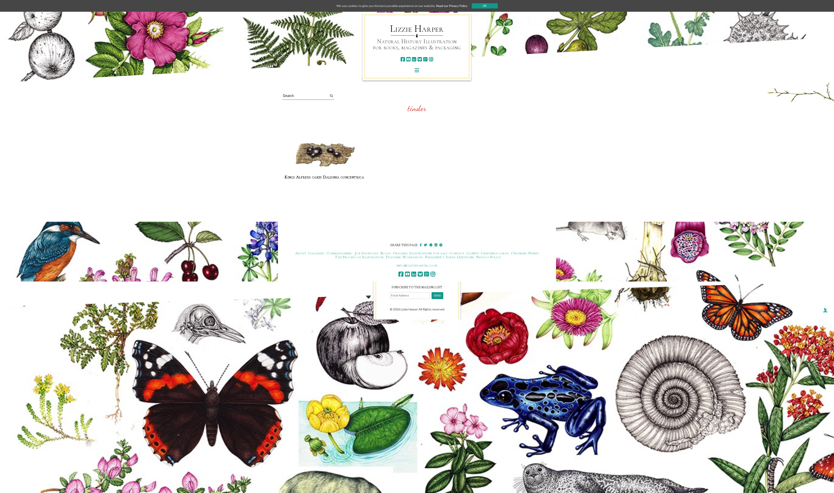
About (300, 253)
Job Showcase (366, 253)
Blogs (385, 253)
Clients (472, 253)
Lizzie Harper (417, 29)
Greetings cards (495, 253)
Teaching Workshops (404, 257)
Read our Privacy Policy (451, 6)
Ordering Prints (525, 253)
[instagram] (431, 59)
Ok (484, 5)
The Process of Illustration (359, 257)
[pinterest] (425, 59)
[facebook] (403, 59)
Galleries (316, 253)
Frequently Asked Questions (449, 257)
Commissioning (339, 253)
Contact (456, 253)
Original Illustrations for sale (420, 253)
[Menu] (417, 70)
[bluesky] (420, 59)
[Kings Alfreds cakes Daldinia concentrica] (324, 155)
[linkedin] (414, 59)
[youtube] (408, 59)
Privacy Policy (488, 257)
